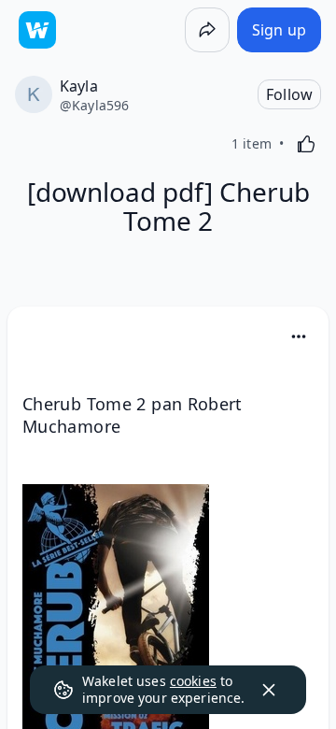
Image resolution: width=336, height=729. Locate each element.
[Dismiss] (269, 690)
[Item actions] (299, 336)
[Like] (306, 144)
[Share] (207, 29)
